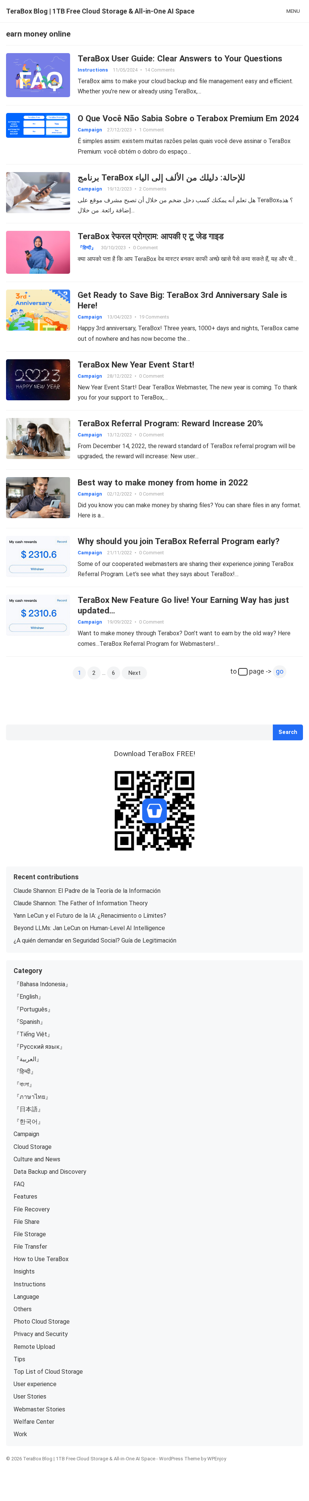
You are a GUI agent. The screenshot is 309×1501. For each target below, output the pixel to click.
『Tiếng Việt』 (33, 1034)
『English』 (29, 996)
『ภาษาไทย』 (32, 1096)
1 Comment (151, 130)
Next (134, 673)
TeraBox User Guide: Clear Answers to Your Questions (180, 58)
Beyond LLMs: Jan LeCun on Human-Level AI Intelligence (89, 928)
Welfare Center (34, 1421)
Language (26, 1296)
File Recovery (32, 1209)
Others (23, 1309)
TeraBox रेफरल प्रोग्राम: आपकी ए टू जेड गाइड (150, 236)
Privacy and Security (41, 1334)
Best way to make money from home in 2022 (163, 482)
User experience (35, 1384)
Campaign (90, 130)
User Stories (30, 1396)
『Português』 (34, 1009)
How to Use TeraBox (41, 1259)
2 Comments (153, 189)
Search (287, 732)
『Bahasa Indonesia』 (42, 984)
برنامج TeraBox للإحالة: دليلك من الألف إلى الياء (161, 177)
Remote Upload (34, 1346)
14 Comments (160, 70)
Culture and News (37, 1159)
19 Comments (154, 317)
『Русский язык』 (40, 1046)
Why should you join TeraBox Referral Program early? (179, 541)
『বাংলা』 (24, 1084)
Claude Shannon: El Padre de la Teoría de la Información (87, 890)
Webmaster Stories (39, 1409)
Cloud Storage (33, 1146)
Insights (24, 1271)
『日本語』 (29, 1109)
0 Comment (145, 247)
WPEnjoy (216, 1458)
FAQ (19, 1184)
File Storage (30, 1234)
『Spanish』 (30, 1021)
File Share (27, 1221)
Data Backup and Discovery (50, 1171)
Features (25, 1196)
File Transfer (30, 1246)
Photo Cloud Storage (42, 1321)
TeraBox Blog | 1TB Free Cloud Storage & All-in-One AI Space (100, 11)
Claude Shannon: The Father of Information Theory (81, 903)
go (279, 671)
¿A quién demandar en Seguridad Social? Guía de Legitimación (95, 940)
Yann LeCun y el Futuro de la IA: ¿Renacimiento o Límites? (90, 915)
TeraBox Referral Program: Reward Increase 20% (170, 423)
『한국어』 (29, 1121)
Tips (19, 1359)
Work (20, 1434)
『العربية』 (28, 1059)
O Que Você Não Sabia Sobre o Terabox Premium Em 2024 (188, 118)
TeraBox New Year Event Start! (136, 364)
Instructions (93, 70)
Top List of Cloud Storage (48, 1371)
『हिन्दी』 (87, 247)
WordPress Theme (179, 1458)
